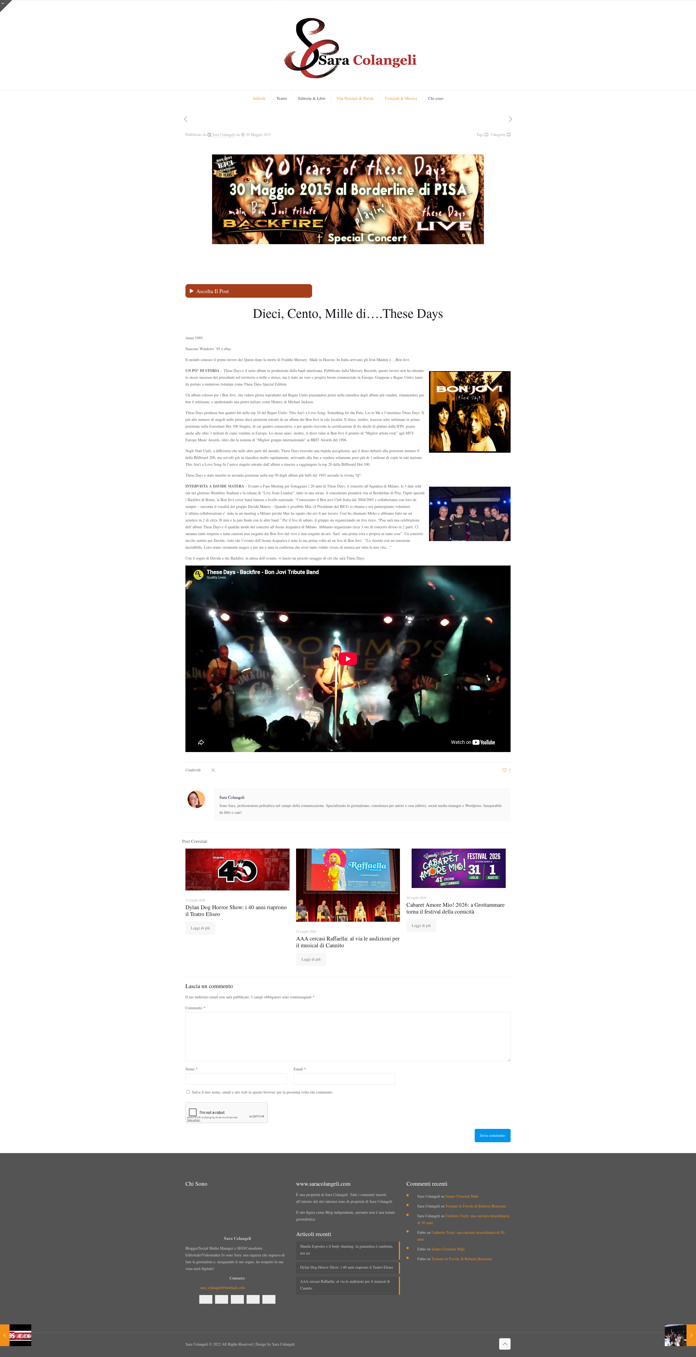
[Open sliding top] (6, 6)
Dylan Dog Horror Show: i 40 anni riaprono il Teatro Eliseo (236, 910)
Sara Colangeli (223, 134)
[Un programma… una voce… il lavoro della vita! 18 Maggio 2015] (15, 1335)
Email (300, 1069)
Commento (195, 1007)
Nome (191, 1069)
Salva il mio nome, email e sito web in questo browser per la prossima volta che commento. (262, 1092)
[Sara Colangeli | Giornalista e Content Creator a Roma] (348, 45)
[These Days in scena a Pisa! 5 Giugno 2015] (680, 1335)
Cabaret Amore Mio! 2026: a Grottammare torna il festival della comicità (455, 908)
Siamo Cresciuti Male (461, 1196)
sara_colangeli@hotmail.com (222, 1287)
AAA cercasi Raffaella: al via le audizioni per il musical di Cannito (348, 941)
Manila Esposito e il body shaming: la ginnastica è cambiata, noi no (346, 1250)
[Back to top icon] (505, 1344)
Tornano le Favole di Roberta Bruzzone (475, 1206)
